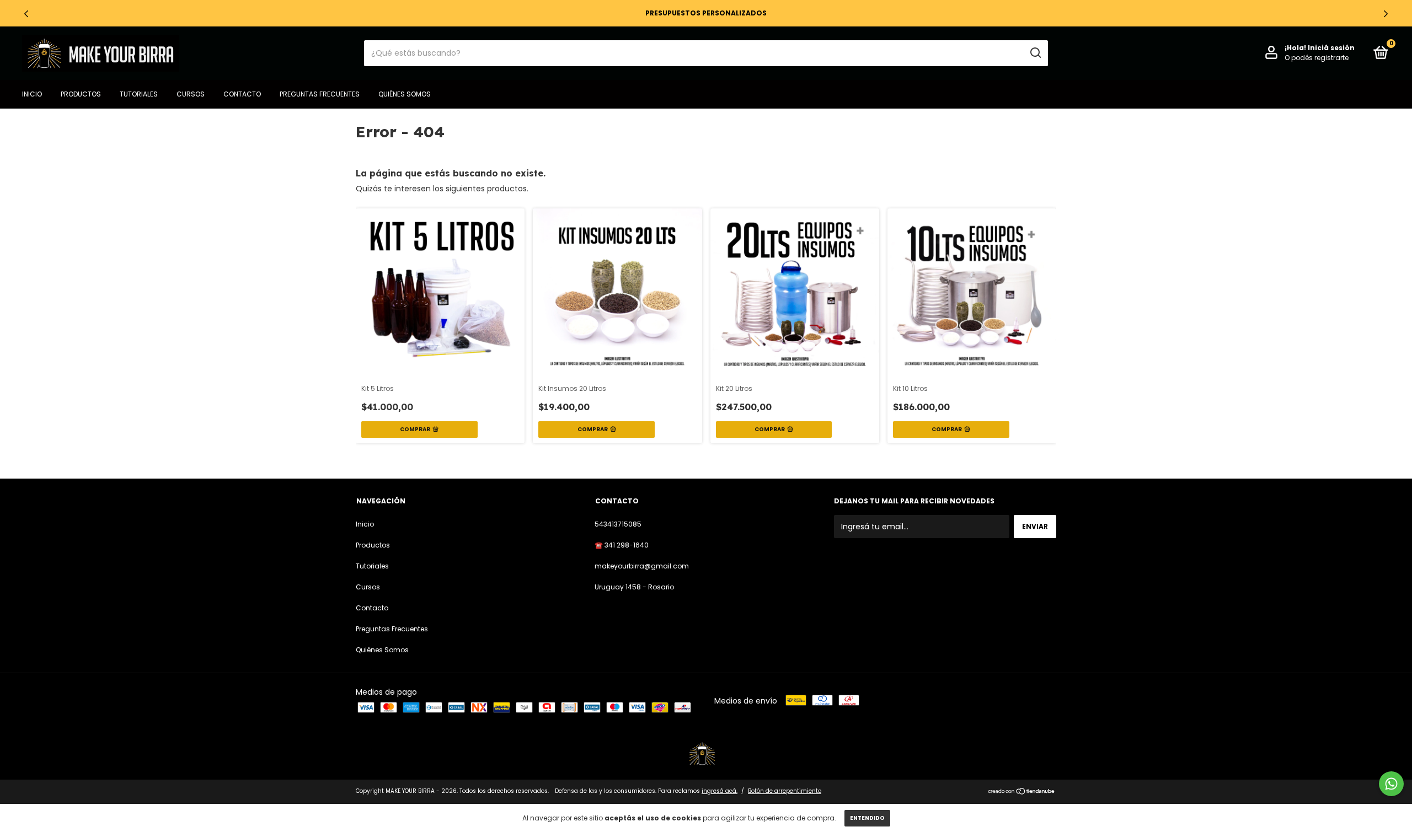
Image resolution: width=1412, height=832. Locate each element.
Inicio (32, 94)
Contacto (242, 94)
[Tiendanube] (1021, 792)
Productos (81, 94)
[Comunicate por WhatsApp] (1391, 783)
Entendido (867, 818)
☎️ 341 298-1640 (622, 545)
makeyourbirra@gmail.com (642, 566)
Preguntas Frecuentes (320, 94)
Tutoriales (139, 94)
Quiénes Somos (404, 94)
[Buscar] (1035, 53)
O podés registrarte (1317, 57)
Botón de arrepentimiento (784, 791)
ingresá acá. (719, 791)
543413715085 (618, 524)
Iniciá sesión (1331, 47)
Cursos (190, 94)
